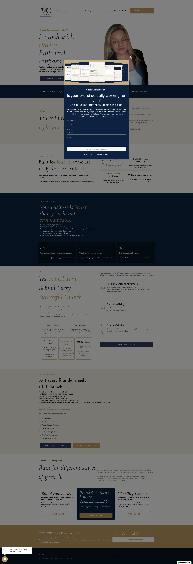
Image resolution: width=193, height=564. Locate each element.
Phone (69, 138)
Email (69, 129)
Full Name (71, 120)
